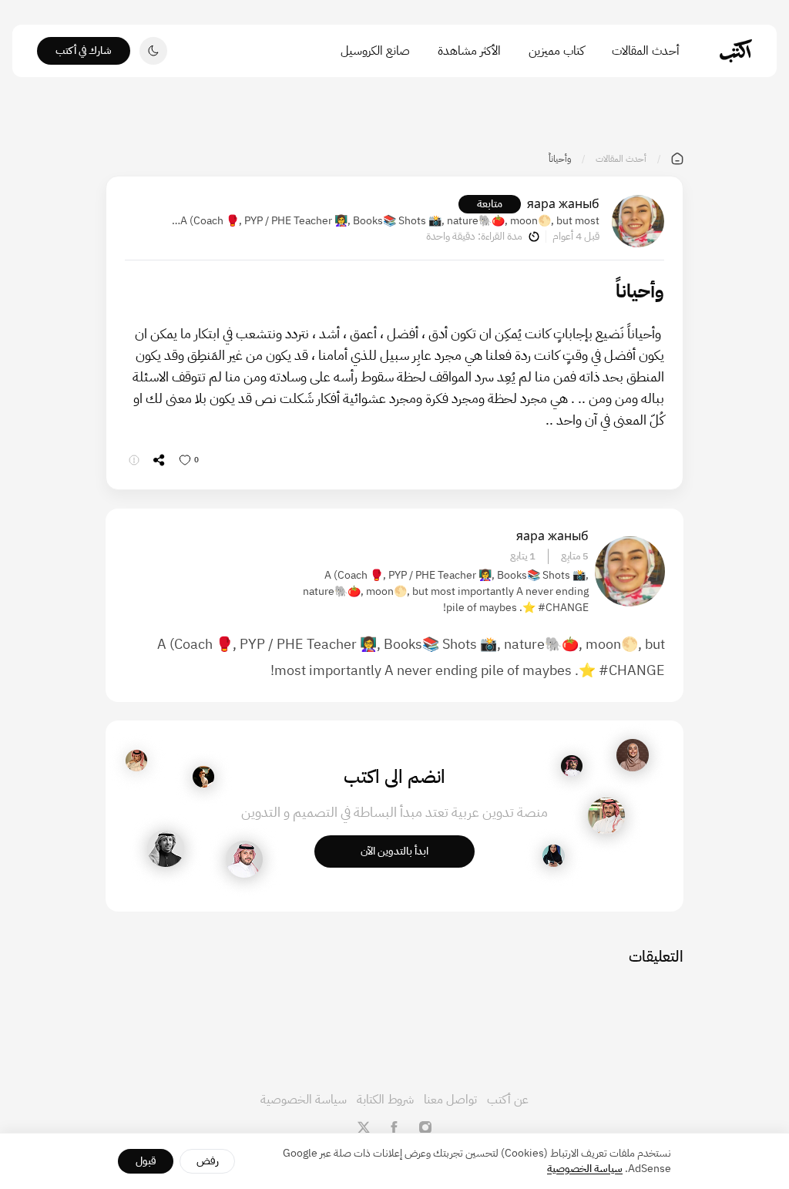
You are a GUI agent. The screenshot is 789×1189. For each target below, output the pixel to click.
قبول (146, 1161)
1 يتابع (523, 556)
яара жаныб (563, 204)
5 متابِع (575, 556)
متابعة (489, 204)
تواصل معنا (450, 1099)
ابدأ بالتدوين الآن (394, 851)
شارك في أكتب (83, 50)
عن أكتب (508, 1099)
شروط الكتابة (385, 1099)
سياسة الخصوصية (303, 1099)
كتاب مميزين (556, 51)
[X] (364, 1127)
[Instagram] (425, 1127)
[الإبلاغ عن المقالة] (134, 460)
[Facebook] (394, 1127)
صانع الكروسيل (375, 51)
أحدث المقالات (646, 51)
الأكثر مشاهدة (469, 51)
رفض (207, 1161)
